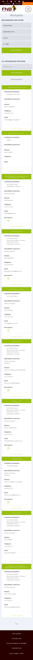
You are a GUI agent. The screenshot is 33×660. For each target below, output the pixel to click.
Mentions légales (14, 653)
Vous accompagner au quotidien (16, 643)
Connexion (18, 3)
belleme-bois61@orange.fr (12, 383)
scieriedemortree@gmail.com (13, 271)
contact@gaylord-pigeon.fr (12, 120)
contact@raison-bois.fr (11, 323)
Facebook (7, 1)
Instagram (11, 1)
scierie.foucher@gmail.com (12, 495)
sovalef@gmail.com (10, 213)
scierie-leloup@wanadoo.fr (12, 607)
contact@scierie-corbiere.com (13, 441)
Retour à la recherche (16, 79)
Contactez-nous (16, 648)
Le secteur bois (16, 638)
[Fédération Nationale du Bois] (9, 11)
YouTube (19, 1)
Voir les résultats (16, 50)
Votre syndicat (16, 633)
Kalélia (22, 653)
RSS (23, 1)
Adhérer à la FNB (27, 3)
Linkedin (3, 1)
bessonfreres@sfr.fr (10, 553)
